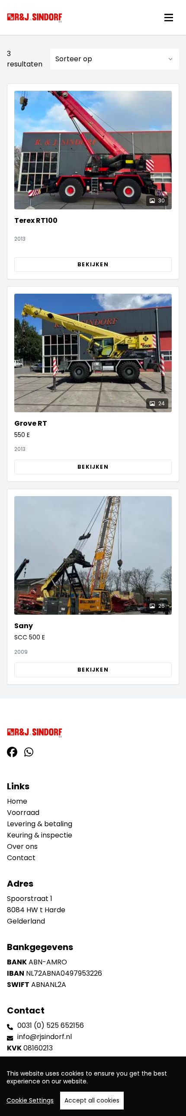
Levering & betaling (39, 824)
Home (17, 801)
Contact (21, 858)
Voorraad (23, 813)
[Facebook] (12, 752)
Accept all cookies (91, 1100)
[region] (93, 1086)
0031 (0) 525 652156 (50, 1025)
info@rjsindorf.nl (44, 1037)
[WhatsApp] (28, 752)
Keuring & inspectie (39, 835)
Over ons (22, 846)
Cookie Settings (30, 1100)
